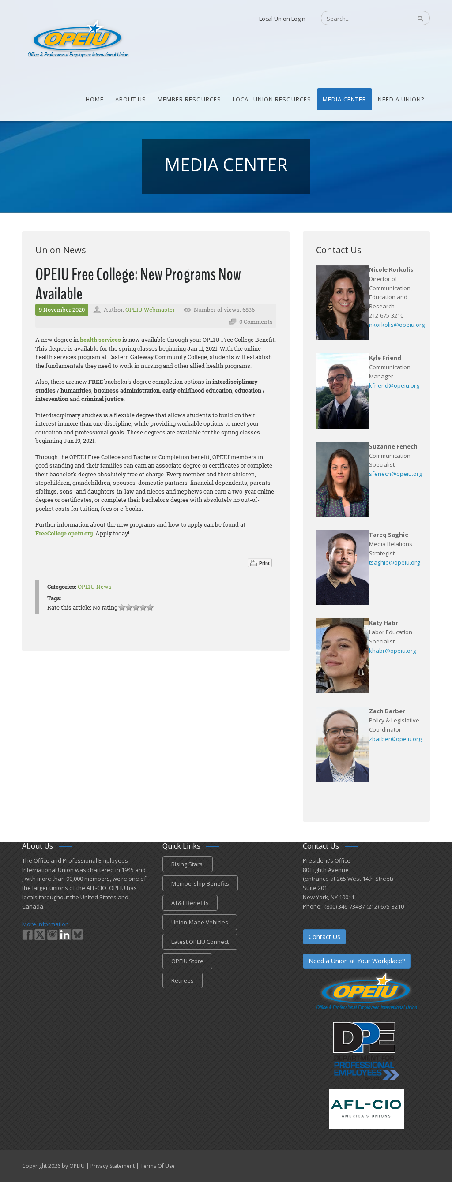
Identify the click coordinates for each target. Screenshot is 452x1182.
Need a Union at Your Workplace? (357, 961)
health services (100, 340)
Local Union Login (282, 18)
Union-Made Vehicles (199, 922)
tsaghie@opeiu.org (394, 562)
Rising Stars (187, 864)
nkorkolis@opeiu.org (397, 325)
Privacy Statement (112, 1166)
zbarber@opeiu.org (395, 739)
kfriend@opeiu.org (394, 385)
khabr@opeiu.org (392, 651)
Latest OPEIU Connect (200, 942)
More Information (45, 924)
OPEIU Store (187, 961)
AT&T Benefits (190, 903)
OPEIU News (95, 587)
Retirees (182, 980)
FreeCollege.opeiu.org (64, 533)
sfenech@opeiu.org (395, 474)
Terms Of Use (157, 1166)
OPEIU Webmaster (150, 310)
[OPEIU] (77, 39)
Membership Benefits (200, 883)
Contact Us (324, 936)
